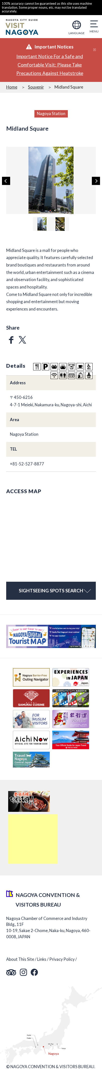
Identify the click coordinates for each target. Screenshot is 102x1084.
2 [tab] (54, 210)
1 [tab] (50, 210)
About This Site (20, 959)
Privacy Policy (62, 959)
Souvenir (36, 87)
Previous (6, 181)
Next (96, 181)
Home (11, 87)
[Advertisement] (33, 839)
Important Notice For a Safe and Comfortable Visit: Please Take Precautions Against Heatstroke (49, 64)
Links (41, 959)
